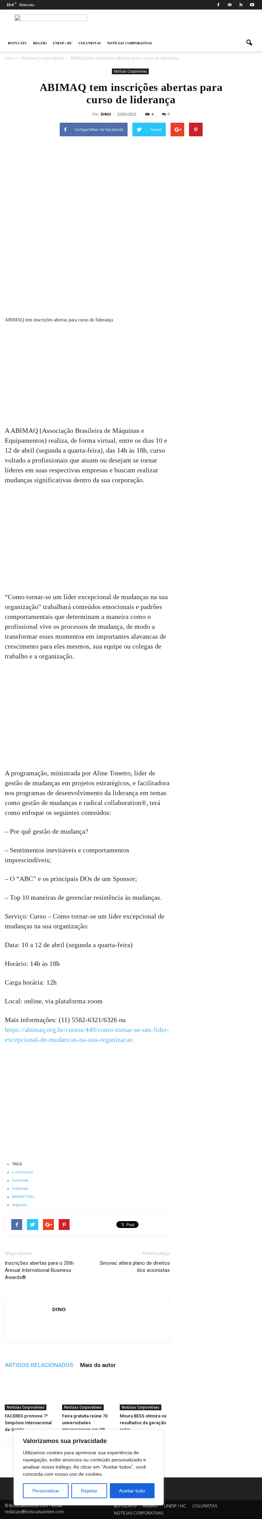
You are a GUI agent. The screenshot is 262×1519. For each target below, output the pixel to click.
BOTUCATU (17, 43)
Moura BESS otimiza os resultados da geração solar (143, 1422)
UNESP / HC (62, 43)
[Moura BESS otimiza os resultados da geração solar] (145, 1393)
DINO (106, 114)
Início (10, 58)
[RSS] (241, 5)
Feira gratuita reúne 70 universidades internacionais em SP (84, 1422)
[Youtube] (252, 5)
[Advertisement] (87, 375)
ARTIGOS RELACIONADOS (39, 1365)
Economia (20, 1180)
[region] (89, 1467)
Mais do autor (98, 1365)
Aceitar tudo (132, 1490)
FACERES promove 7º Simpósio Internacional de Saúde (28, 1422)
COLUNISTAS (89, 43)
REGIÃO (40, 43)
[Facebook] (218, 5)
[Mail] (229, 5)
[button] (249, 43)
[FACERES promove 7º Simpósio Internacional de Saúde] (30, 1393)
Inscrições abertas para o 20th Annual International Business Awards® (39, 1270)
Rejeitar (89, 1490)
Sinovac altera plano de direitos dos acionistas (135, 1266)
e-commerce (22, 1172)
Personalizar (45, 1490)
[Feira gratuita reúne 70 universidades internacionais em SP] (87, 1393)
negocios (19, 1205)
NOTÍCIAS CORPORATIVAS (129, 43)
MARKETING (23, 1197)
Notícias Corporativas (130, 71)
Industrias (20, 1188)
